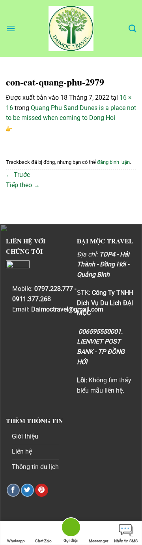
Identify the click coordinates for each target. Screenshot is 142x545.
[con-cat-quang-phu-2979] (9, 128)
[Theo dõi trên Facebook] (13, 490)
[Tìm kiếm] (132, 28)
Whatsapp (16, 541)
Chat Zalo (43, 541)
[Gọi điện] (71, 529)
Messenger (98, 541)
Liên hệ (22, 451)
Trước (18, 175)
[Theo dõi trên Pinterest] (41, 490)
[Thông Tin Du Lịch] (71, 28)
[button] (10, 28)
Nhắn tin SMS (126, 541)
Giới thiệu (25, 436)
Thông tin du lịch (35, 467)
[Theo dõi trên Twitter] (27, 490)
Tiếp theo (23, 185)
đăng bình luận (113, 162)
